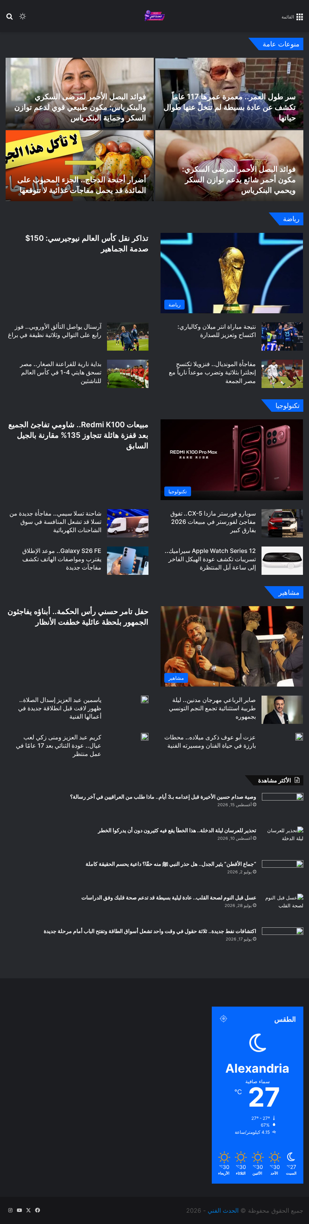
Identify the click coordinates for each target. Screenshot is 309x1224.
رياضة (291, 219)
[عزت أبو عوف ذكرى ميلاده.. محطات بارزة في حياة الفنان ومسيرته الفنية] (299, 737)
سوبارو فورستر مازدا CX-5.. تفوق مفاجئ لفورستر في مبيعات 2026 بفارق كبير (213, 522)
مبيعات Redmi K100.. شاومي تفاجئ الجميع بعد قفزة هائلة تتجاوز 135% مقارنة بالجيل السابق (78, 435)
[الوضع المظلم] (22, 19)
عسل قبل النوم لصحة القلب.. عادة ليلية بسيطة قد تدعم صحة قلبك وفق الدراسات (168, 897)
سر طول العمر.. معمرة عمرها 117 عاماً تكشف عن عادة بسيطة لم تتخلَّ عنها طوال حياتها (230, 107)
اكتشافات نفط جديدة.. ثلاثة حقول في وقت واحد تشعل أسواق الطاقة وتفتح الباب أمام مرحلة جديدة (150, 931)
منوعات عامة (281, 44)
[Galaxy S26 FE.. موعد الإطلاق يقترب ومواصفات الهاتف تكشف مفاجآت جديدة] (127, 561)
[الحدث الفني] (154, 16)
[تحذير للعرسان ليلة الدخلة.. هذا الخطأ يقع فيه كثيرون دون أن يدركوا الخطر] (282, 841)
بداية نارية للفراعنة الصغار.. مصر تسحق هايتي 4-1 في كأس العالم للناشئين (60, 372)
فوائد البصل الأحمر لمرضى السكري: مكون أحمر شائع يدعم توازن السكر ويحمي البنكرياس (239, 180)
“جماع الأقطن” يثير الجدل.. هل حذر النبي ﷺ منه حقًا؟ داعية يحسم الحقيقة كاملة (171, 864)
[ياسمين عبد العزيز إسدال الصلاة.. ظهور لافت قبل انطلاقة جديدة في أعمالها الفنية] (144, 699)
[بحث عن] (9, 19)
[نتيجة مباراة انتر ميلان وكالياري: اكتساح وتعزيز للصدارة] (282, 336)
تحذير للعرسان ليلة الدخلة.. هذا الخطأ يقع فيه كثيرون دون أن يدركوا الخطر (177, 830)
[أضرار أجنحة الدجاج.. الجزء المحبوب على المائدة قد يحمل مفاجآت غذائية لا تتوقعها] (80, 165)
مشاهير (289, 592)
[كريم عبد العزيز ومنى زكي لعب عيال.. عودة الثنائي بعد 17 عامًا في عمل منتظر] (144, 737)
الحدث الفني (223, 1210)
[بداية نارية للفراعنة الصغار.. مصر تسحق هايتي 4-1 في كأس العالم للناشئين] (127, 374)
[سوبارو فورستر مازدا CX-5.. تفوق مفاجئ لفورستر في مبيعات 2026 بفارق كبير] (282, 523)
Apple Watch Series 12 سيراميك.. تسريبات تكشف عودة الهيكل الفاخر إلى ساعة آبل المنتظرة (210, 559)
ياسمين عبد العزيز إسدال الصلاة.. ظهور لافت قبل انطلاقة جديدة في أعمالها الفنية (59, 708)
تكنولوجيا (287, 406)
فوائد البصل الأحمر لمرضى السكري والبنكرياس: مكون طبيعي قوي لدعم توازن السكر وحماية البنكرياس (80, 107)
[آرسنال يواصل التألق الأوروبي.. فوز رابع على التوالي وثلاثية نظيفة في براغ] (127, 336)
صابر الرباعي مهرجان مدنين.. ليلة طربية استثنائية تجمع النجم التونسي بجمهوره (212, 708)
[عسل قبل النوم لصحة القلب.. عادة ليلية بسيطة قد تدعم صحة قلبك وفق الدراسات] (282, 908)
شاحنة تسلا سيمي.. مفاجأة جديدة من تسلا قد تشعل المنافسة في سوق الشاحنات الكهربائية (55, 522)
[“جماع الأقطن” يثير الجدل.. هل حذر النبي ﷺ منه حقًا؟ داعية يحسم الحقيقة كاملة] (282, 874)
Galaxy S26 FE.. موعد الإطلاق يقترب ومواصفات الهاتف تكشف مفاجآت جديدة (61, 559)
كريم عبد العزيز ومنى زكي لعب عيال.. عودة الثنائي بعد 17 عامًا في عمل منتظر (58, 745)
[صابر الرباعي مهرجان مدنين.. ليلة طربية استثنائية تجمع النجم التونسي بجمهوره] (282, 710)
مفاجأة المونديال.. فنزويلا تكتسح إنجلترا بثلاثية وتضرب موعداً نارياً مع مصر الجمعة (212, 372)
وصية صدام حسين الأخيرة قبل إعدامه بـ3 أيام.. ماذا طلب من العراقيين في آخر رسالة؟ (163, 796)
